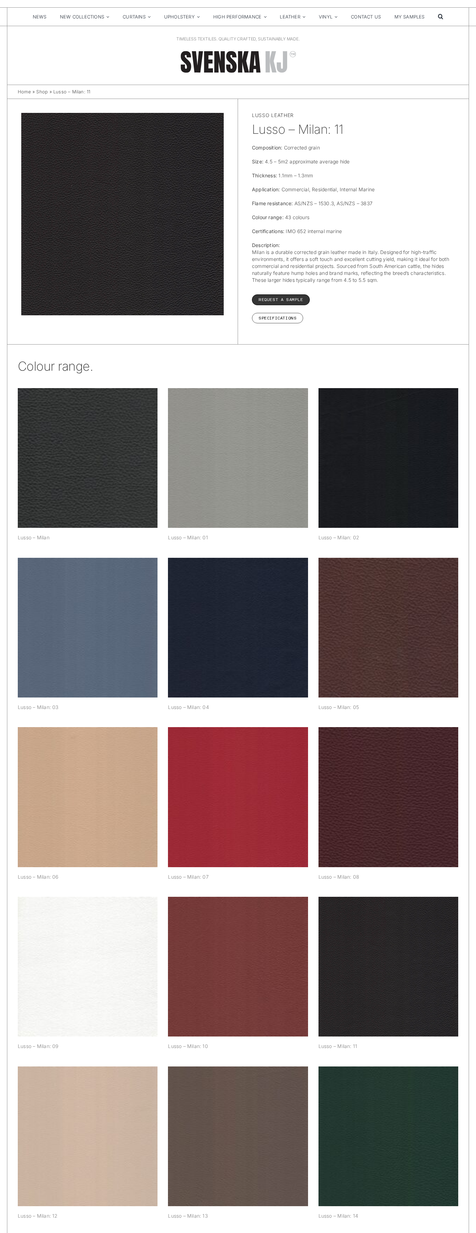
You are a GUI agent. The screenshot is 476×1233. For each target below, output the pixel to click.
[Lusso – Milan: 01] (238, 458)
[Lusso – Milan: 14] (388, 1136)
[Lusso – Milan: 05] (388, 628)
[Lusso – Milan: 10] (238, 967)
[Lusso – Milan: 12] (88, 1136)
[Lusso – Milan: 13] (238, 1136)
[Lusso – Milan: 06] (88, 797)
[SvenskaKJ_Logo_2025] (238, 52)
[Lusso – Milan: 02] (388, 458)
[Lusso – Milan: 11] (388, 967)
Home (24, 91)
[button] (440, 17)
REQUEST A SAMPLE (281, 299)
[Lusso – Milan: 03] (88, 628)
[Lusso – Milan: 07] (238, 797)
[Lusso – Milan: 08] (388, 797)
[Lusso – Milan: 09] (88, 967)
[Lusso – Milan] (88, 458)
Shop (42, 91)
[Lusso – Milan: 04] (238, 628)
